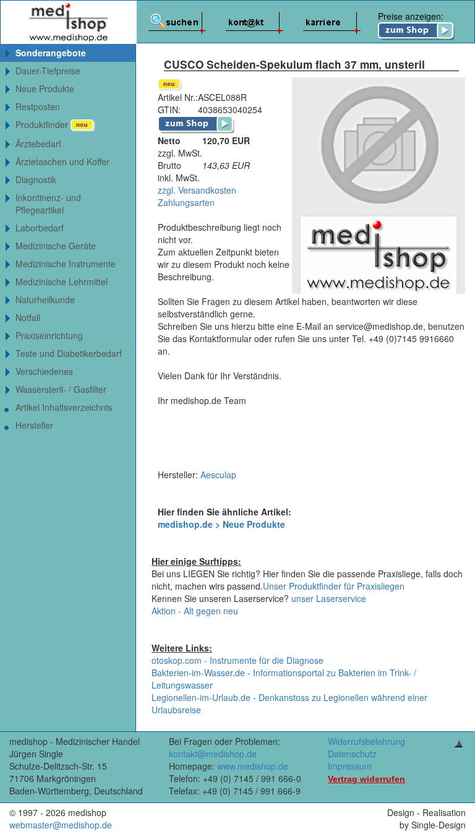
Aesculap (218, 474)
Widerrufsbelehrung (366, 741)
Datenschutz (352, 753)
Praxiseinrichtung (49, 335)
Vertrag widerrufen (366, 779)
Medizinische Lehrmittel (61, 281)
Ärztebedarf (38, 143)
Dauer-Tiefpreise (47, 70)
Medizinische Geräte (55, 245)
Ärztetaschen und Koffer (62, 161)
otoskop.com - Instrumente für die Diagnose (237, 660)
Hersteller (34, 425)
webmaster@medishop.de (60, 825)
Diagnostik (35, 179)
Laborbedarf (39, 227)
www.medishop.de (252, 766)
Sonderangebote (50, 52)
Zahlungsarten (186, 202)
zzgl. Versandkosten (197, 190)
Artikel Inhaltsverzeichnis (63, 407)
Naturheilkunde (45, 299)
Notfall (27, 317)
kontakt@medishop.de (213, 753)
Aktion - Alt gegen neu (195, 610)
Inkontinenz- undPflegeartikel (48, 203)
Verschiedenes (44, 371)
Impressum (350, 766)
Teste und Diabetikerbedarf (68, 353)
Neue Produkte (44, 88)
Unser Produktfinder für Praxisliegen (333, 586)
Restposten (37, 106)
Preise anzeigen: (410, 16)
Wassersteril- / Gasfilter (60, 389)
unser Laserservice (328, 598)
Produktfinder (43, 124)
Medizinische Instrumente (65, 263)
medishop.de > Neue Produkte (221, 524)
